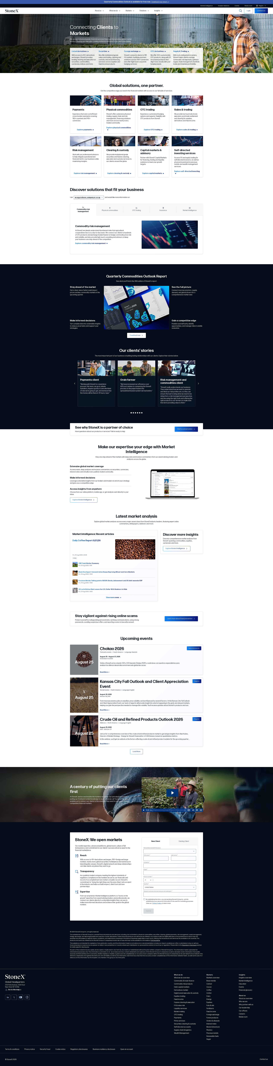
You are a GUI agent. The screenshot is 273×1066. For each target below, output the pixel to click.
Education (242, 984)
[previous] (75, 383)
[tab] (83, 209)
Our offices (243, 1011)
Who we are (243, 1002)
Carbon (209, 984)
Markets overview (212, 978)
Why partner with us (246, 1005)
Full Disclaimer (155, 940)
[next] (198, 383)
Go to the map (14, 990)
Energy (208, 999)
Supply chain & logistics (182, 1030)
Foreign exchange (212, 1015)
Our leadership (244, 1008)
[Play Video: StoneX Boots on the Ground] (172, 793)
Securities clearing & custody (185, 1024)
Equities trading (179, 996)
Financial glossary (245, 990)
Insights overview (245, 978)
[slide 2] (133, 412)
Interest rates (211, 1024)
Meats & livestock (213, 1027)
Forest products (212, 1018)
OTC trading (178, 1015)
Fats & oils (210, 1006)
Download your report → (160, 2)
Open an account (126, 1049)
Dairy (208, 996)
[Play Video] (144, 810)
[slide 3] (135, 412)
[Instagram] (26, 997)
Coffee (208, 990)
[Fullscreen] (201, 810)
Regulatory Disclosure (189, 945)
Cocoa (208, 987)
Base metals (211, 981)
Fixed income (179, 999)
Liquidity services (180, 1009)
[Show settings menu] (197, 810)
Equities (209, 1002)
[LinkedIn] (7, 997)
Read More (104, 672)
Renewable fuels (212, 1036)
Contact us (264, 1059)
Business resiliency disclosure (104, 1049)
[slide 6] (141, 412)
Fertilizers (210, 1009)
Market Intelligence (246, 981)
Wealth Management (181, 1033)
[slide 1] (131, 412)
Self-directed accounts (182, 1027)
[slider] (168, 810)
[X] (14, 997)
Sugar (208, 1039)
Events (241, 987)
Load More (136, 752)
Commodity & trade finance (184, 981)
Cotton (208, 993)
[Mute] (193, 810)
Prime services (179, 1021)
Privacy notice (157, 903)
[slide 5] (139, 412)
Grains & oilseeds (213, 1021)
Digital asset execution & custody (186, 993)
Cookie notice (60, 1049)
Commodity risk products (183, 984)
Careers (242, 1014)
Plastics (209, 1030)
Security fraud (45, 1049)
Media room (243, 1017)
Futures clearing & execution (184, 1002)
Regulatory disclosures (79, 1049)
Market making (179, 1012)
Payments (177, 1018)
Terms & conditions (12, 1049)
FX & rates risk (179, 1006)
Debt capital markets (181, 987)
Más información (194, 648)
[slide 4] (137, 412)
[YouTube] (20, 997)
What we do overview (182, 978)
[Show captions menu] (189, 810)
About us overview (245, 999)
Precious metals (212, 1033)
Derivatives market (181, 990)
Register (197, 681)
